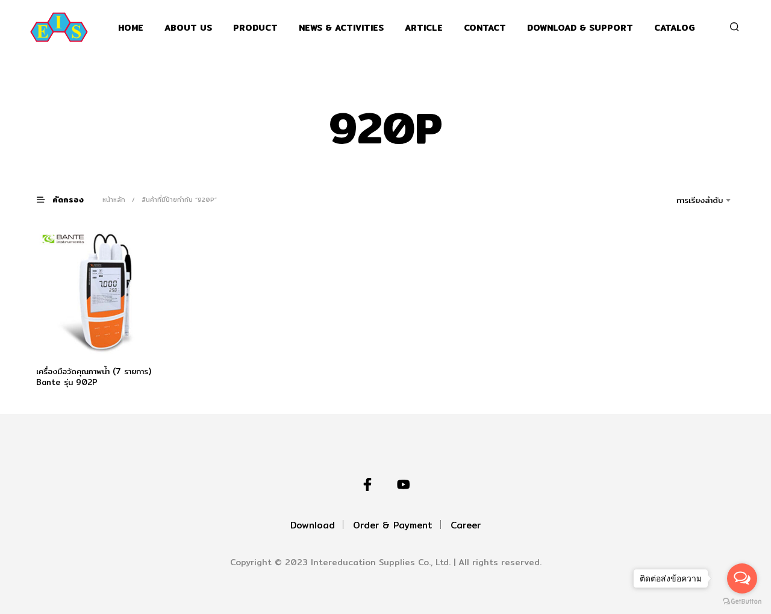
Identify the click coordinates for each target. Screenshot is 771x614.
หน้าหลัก (113, 199)
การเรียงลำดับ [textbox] (699, 200)
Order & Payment (392, 525)
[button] (67, 199)
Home (130, 28)
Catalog (674, 28)
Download (312, 525)
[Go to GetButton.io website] (742, 602)
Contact (485, 28)
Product (255, 28)
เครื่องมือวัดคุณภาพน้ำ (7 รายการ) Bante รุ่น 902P (93, 376)
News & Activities (341, 28)
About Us (188, 28)
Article (424, 28)
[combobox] (683, 200)
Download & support (580, 28)
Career (466, 525)
